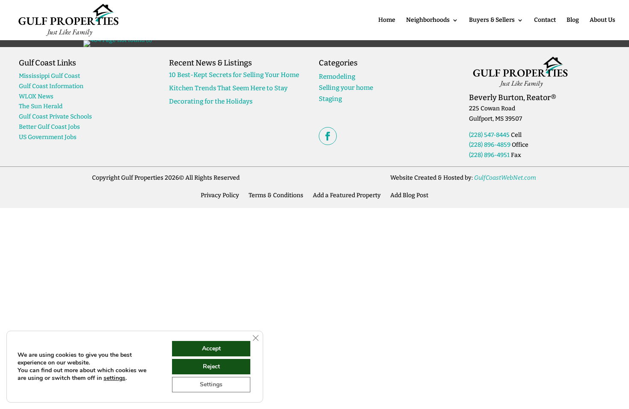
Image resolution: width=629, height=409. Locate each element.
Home (386, 20)
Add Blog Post (409, 195)
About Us (602, 20)
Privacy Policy (220, 195)
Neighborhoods (428, 20)
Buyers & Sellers (492, 20)
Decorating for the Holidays (210, 101)
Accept (211, 348)
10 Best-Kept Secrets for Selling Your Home (234, 75)
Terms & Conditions (276, 195)
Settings (211, 384)
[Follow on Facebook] (328, 136)
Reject (211, 366)
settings (114, 378)
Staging (330, 99)
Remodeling (337, 76)
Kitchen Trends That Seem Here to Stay (228, 88)
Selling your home (346, 88)
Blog (573, 20)
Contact (545, 20)
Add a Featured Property (347, 195)
